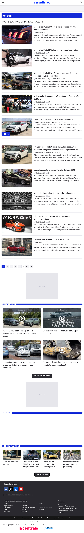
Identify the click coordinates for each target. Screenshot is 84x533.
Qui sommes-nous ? (53, 518)
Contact (16, 518)
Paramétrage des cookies (65, 510)
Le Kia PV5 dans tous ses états (10, 463)
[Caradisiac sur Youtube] (21, 489)
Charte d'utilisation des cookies (67, 508)
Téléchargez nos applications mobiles (19, 495)
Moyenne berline (8, 506)
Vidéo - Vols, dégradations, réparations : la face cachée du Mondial (56, 97)
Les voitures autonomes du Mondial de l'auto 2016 (54, 170)
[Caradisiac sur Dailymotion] (16, 489)
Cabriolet (24, 506)
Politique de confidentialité (66, 507)
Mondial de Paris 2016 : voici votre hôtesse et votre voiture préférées (55, 28)
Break (5, 509)
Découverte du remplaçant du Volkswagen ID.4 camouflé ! (49, 464)
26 (27, 266)
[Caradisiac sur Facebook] (6, 489)
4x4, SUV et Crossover (28, 507)
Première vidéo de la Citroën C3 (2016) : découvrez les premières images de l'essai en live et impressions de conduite (56, 148)
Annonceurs (25, 518)
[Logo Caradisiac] (42, 4)
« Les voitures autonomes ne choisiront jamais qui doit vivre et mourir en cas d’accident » (19, 365)
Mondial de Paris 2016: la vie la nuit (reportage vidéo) (56, 50)
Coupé (23, 504)
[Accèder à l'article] (22, 318)
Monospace (7, 511)
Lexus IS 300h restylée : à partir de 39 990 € (51, 239)
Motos (41, 504)
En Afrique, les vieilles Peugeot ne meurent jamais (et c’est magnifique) (60, 363)
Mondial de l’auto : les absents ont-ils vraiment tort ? (55, 193)
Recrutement (66, 518)
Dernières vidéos (8, 304)
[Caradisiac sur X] (11, 489)
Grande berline (8, 507)
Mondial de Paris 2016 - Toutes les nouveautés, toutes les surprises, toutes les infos (56, 74)
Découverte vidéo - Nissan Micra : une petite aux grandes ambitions (53, 217)
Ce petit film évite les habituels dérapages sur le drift (60, 332)
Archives (60, 501)
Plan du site (61, 503)
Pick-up (24, 509)
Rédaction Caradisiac (38, 518)
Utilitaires (24, 511)
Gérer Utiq (61, 512)
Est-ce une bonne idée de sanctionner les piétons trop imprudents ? (71, 464)
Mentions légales (63, 505)
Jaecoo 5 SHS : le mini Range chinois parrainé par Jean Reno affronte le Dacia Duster (19, 333)
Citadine (6, 504)
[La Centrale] (28, 530)
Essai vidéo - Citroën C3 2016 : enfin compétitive (53, 119)
